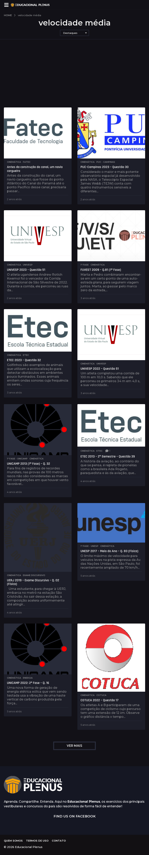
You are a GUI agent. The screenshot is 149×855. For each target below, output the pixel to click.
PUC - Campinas (105, 162)
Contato (59, 840)
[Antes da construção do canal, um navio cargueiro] (38, 132)
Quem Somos (13, 840)
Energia (28, 678)
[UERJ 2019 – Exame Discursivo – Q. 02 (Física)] (38, 537)
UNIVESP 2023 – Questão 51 (26, 269)
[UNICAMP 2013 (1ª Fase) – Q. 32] (38, 429)
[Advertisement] (74, 78)
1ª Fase (85, 265)
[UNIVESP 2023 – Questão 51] (38, 235)
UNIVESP (28, 265)
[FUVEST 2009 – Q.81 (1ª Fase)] (111, 235)
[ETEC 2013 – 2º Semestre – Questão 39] (111, 425)
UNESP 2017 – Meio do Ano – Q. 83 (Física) (109, 551)
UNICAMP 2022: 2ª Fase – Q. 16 (28, 683)
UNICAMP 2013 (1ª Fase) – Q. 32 (28, 463)
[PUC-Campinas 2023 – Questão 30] (111, 132)
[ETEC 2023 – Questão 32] (38, 330)
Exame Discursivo (34, 575)
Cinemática (14, 162)
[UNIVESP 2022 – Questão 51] (111, 334)
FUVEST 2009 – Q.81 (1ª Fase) (101, 269)
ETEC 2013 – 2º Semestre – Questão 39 (108, 456)
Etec (26, 355)
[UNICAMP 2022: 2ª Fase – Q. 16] (38, 649)
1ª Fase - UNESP (89, 546)
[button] (6, 5)
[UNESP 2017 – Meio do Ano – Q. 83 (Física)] (111, 523)
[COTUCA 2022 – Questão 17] (111, 658)
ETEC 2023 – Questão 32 (24, 360)
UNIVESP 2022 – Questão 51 (100, 368)
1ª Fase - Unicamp (17, 458)
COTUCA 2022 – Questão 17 (100, 700)
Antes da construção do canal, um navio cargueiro (35, 169)
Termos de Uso (37, 840)
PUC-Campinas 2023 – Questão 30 (105, 167)
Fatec (26, 162)
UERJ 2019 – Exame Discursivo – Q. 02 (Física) (33, 582)
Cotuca (101, 695)
